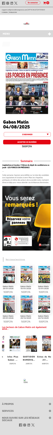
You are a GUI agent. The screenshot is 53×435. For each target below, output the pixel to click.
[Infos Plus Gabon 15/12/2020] (15, 343)
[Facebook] (4, 4)
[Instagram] (8, 4)
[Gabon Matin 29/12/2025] (26, 304)
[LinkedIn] (12, 4)
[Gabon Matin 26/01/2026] (8, 275)
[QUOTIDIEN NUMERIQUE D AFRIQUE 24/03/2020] (31, 343)
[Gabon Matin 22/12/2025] (44, 304)
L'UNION (5, 12)
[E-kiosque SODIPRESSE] (26, 23)
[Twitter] (16, 4)
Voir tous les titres (15, 259)
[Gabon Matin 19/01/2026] (26, 275)
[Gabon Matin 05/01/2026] (8, 304)
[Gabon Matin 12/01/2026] (44, 275)
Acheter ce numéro (27, 142)
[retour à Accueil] (6, 44)
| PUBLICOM (13, 12)
